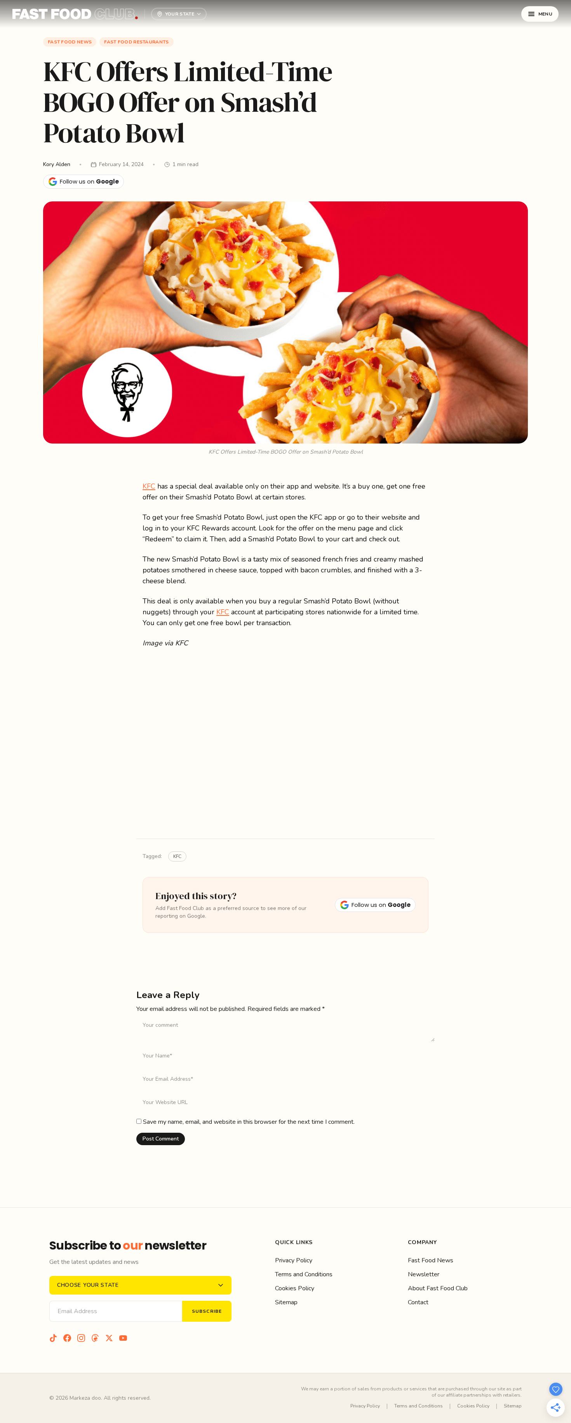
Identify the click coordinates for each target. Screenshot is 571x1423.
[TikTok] (53, 1338)
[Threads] (95, 1338)
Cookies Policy (294, 1288)
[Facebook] (67, 1338)
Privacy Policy (293, 1260)
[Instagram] (81, 1338)
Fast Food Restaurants (136, 42)
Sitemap (286, 1302)
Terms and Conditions (304, 1274)
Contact (418, 1302)
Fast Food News (70, 42)
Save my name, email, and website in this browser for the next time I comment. (249, 1122)
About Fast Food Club (438, 1288)
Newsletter (423, 1274)
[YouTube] (123, 1338)
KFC (149, 486)
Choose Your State (88, 1285)
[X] (109, 1338)
